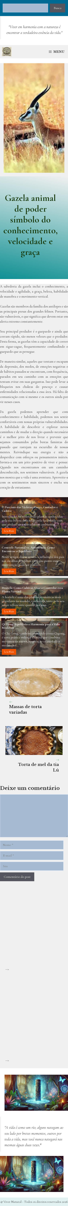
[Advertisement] (34, 933)
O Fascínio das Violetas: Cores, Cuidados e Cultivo (30, 509)
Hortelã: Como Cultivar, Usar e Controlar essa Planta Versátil (32, 589)
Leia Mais (9, 530)
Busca (57, 8)
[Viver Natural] (7, 51)
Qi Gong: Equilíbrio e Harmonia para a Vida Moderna (31, 626)
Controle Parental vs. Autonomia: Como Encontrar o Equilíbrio (28, 549)
